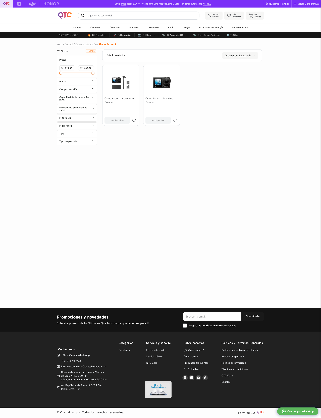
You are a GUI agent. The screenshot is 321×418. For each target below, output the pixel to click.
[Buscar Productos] (83, 15)
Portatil (69, 44)
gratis (123, 3)
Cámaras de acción (86, 44)
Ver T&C (207, 3)
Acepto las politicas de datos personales (212, 325)
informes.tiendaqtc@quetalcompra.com (83, 374)
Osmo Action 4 (107, 44)
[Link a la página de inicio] (60, 44)
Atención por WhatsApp (76, 362)
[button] (77, 89)
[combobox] (138, 16)
